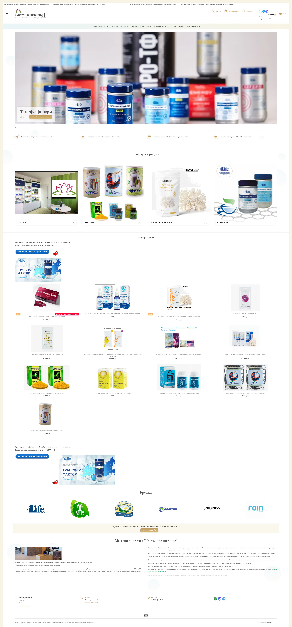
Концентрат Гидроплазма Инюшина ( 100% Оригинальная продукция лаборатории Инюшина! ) (113, 313)
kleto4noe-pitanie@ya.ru (91, 602)
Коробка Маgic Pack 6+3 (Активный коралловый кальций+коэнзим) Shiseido (179, 354)
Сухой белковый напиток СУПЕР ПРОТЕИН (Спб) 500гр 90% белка (245, 393)
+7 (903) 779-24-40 (266, 14)
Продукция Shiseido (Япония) (141, 26)
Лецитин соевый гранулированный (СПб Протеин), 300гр (46, 393)
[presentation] (17, 509)
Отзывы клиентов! (178, 26)
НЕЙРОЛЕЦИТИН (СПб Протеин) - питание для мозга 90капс (113, 393)
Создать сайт (260, 622)
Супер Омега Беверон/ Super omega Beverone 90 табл (47, 354)
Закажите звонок (148, 530)
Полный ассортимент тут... (100, 26)
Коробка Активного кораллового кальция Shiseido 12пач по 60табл (245, 354)
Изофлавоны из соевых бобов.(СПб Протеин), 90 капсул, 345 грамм (179, 393)
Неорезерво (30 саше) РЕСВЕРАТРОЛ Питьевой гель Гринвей (47, 316)
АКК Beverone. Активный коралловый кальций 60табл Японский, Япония (179, 316)
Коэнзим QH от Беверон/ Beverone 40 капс (245, 313)
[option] (146, 78)
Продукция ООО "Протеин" (120, 26)
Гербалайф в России (193, 26)
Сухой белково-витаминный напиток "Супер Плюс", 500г (46, 430)
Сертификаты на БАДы (161, 26)
